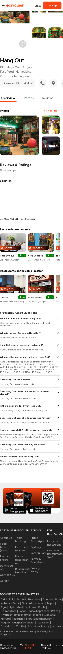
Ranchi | (24, 611)
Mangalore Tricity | (39, 626)
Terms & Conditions (37, 560)
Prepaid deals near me (21, 560)
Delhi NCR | (8, 599)
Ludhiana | (50, 615)
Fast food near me (21, 548)
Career (4, 580)
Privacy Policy (35, 569)
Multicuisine (23, 71)
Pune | (59, 599)
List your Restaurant (54, 543)
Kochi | (42, 607)
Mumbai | (21, 599)
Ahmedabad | (37, 603)
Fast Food (7, 71)
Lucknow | (31, 607)
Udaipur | (18, 622)
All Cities (56, 626)
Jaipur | (51, 603)
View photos (50, 111)
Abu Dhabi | (44, 622)
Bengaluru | (35, 599)
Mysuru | (6, 618)
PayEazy (35, 547)
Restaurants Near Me (22, 570)
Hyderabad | (16, 607)
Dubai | (16, 603)
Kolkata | (6, 603)
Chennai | (49, 599)
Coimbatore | (9, 611)
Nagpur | (6, 622)
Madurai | (30, 622)
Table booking (20, 539)
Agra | (4, 607)
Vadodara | (18, 618)
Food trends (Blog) (4, 547)
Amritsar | (7, 615)
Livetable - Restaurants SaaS (54, 554)
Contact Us (7, 575)
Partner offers (5, 558)
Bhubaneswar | (23, 615)
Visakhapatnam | (39, 611)
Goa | (25, 603)
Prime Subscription (38, 539)
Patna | (55, 611)
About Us (6, 538)
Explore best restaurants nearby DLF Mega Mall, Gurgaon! (27, 633)
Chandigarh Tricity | (13, 626)
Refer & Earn (38, 553)
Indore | (38, 615)
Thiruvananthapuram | (40, 618)
